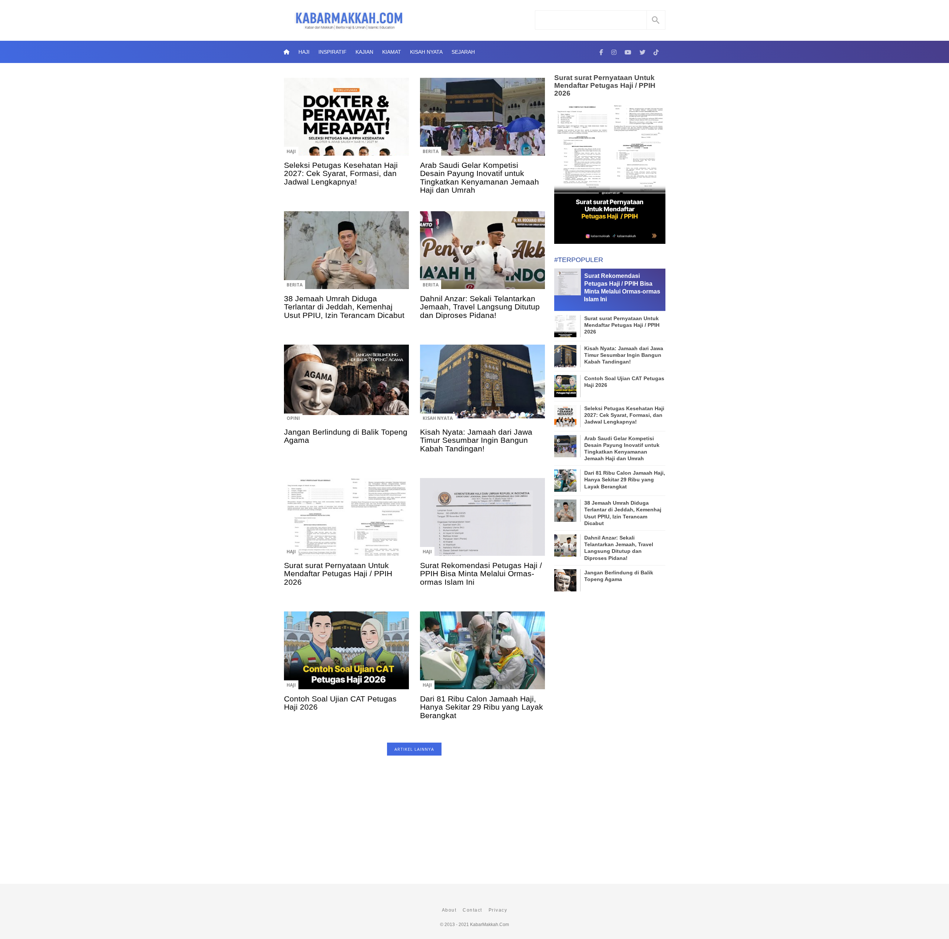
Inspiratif (332, 52)
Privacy (498, 910)
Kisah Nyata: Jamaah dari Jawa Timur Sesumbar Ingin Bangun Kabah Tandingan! (476, 440)
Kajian (364, 52)
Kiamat (391, 52)
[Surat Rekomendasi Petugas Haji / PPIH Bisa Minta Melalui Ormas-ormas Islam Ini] (482, 522)
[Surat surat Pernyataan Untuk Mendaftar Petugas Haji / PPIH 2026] (346, 522)
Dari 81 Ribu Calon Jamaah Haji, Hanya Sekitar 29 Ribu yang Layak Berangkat (481, 707)
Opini (293, 418)
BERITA (431, 151)
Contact (472, 910)
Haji (304, 52)
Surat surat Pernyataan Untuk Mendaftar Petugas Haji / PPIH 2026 (338, 573)
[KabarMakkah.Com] (601, 52)
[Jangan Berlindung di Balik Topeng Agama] (346, 388)
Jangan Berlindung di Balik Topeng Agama (345, 436)
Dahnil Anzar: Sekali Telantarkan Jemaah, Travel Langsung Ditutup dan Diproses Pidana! (480, 306)
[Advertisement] (414, 823)
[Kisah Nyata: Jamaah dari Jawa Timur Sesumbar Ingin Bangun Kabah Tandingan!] (482, 388)
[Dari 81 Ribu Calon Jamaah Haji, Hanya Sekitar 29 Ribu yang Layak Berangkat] (482, 655)
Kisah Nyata (426, 52)
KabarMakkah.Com (489, 924)
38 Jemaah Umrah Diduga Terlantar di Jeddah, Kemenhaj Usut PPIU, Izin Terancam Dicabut (344, 306)
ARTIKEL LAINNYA (414, 749)
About (449, 910)
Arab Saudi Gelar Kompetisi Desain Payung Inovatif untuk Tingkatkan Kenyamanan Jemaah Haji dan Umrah (479, 177)
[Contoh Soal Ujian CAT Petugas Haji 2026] (346, 655)
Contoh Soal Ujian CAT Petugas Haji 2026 (340, 702)
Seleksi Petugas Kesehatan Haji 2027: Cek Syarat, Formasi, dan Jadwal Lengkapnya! (341, 173)
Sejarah (463, 52)
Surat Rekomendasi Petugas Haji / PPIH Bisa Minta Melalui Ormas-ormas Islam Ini (481, 573)
